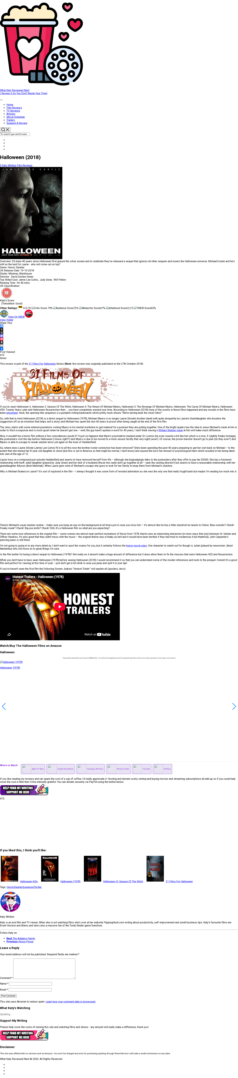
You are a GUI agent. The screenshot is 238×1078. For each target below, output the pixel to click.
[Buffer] (119, 342)
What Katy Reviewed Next (14, 90)
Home (9, 104)
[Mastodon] (119, 335)
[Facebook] (119, 326)
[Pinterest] (119, 339)
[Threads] (119, 332)
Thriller (38, 887)
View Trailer (6, 319)
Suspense (28, 887)
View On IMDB (16, 316)
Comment (6, 978)
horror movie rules (136, 545)
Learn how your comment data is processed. (71, 1001)
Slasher (18, 887)
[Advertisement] (97, 498)
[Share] (119, 348)
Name (4, 983)
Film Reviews (14, 107)
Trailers (10, 120)
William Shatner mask (171, 430)
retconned (12, 412)
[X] (119, 329)
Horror (10, 887)
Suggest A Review (16, 123)
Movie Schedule (15, 117)
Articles (10, 113)
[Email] (119, 345)
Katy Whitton (9, 165)
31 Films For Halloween (42, 363)
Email (4, 989)
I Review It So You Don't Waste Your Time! (23, 93)
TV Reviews (13, 110)
